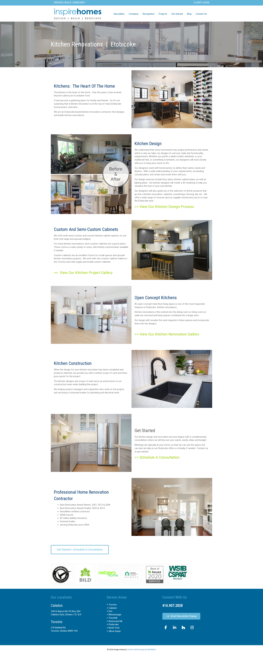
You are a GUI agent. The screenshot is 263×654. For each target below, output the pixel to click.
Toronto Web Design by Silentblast (141, 650)
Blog (189, 13)
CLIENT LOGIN (201, 2)
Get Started (177, 13)
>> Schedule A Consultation (157, 457)
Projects (163, 13)
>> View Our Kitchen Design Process (164, 207)
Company (133, 13)
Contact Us (201, 13)
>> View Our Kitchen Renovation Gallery (167, 334)
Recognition (148, 13)
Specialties (119, 13)
